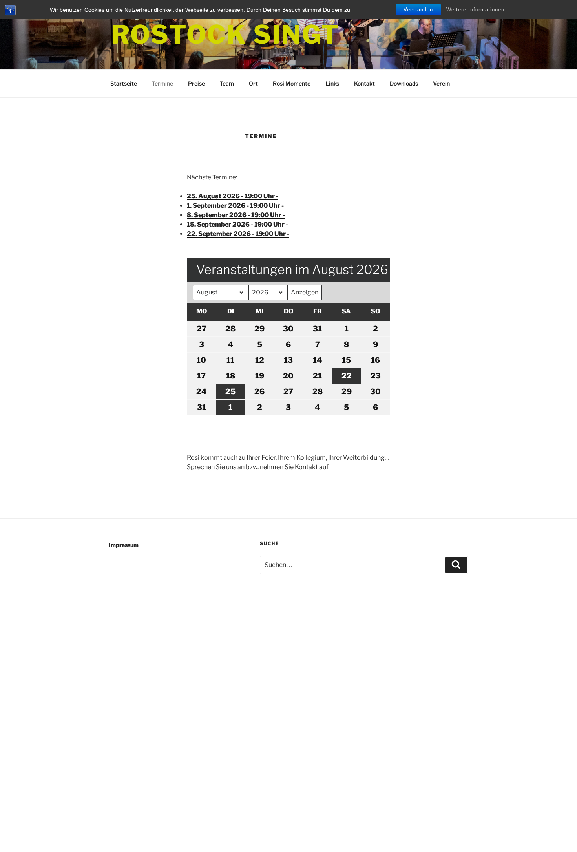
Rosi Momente (291, 83)
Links (332, 83)
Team (227, 83)
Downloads (404, 83)
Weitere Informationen (475, 10)
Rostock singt (225, 34)
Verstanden (418, 10)
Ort (253, 83)
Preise (196, 83)
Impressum (124, 544)
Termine (162, 83)
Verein (441, 83)
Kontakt (364, 83)
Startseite (123, 83)
